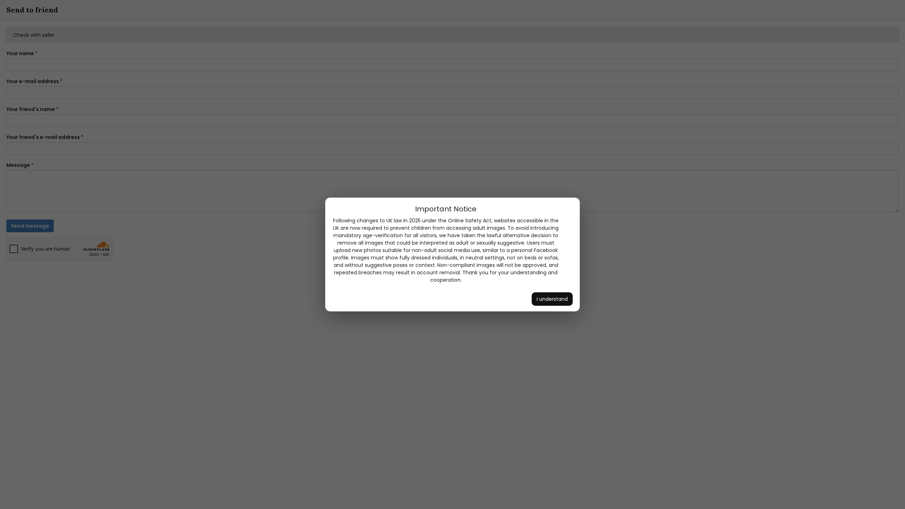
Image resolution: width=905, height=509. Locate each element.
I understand (552, 299)
